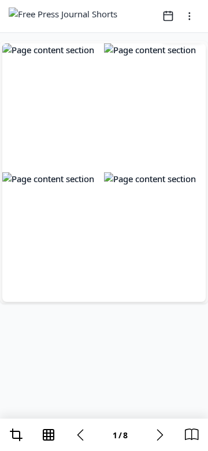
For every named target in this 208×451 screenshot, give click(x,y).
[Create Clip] (16, 435)
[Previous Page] (80, 435)
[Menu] (189, 16)
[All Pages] (48, 435)
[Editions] (191, 435)
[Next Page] (160, 435)
